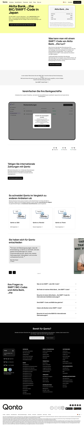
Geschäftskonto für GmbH (28, 371)
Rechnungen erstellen (27, 388)
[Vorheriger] (10, 272)
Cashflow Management (47, 369)
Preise (5, 350)
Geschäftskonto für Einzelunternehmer (30, 366)
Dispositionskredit (46, 356)
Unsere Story (65, 351)
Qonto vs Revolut (46, 381)
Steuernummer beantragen (28, 356)
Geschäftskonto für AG (27, 376)
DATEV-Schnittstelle (46, 364)
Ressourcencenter (66, 369)
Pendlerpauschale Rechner (48, 391)
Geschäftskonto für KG (27, 378)
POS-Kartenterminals (27, 393)
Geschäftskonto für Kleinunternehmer (30, 369)
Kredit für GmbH (46, 354)
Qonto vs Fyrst (45, 378)
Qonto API (64, 385)
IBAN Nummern (45, 388)
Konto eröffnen (77, 2)
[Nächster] (14, 272)
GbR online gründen (26, 352)
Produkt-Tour (65, 354)
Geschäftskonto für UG (27, 373)
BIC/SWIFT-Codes (46, 390)
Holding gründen (26, 354)
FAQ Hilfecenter (66, 368)
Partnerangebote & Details (68, 381)
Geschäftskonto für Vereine (28, 381)
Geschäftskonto (65, 59)
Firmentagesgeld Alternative (28, 385)
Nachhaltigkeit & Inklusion (67, 363)
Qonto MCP (65, 386)
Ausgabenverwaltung (47, 368)
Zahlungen (25, 392)
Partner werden (66, 383)
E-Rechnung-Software (47, 366)
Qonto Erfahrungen (66, 356)
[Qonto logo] (5, 2)
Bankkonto (51, 48)
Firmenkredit (45, 352)
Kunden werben (65, 361)
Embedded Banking (46, 371)
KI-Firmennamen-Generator (48, 386)
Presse (64, 359)
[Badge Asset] (70, 405)
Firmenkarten (25, 390)
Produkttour (29, 95)
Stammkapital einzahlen (27, 359)
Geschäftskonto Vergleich (47, 376)
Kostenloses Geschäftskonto (28, 383)
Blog (63, 371)
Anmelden (70, 2)
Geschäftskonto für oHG (27, 380)
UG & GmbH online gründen (28, 351)
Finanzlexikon (65, 373)
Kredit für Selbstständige (47, 351)
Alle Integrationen (66, 378)
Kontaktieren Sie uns (66, 352)
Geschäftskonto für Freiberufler (29, 368)
